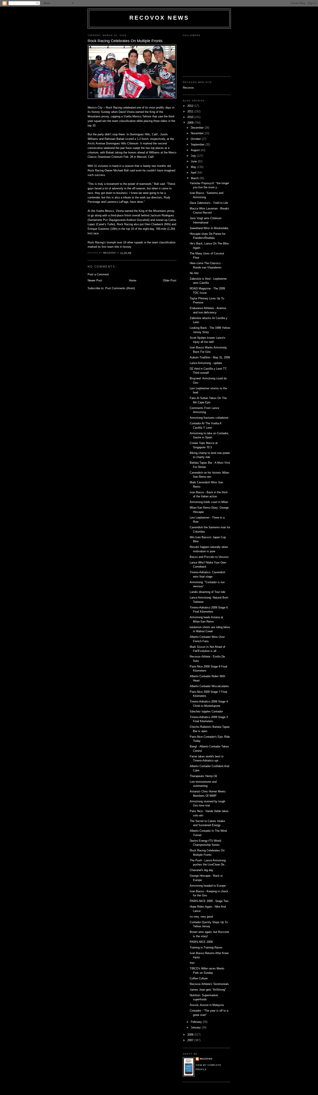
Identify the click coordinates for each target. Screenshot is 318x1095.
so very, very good (201, 916)
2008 (190, 1034)
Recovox (188, 87)
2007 (190, 1040)
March (195, 178)
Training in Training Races (206, 947)
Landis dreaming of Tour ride (207, 592)
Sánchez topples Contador (206, 711)
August (196, 150)
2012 (190, 105)
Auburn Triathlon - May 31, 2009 (210, 357)
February (197, 1021)
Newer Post (95, 280)
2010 (190, 117)
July (194, 155)
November (197, 133)
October (196, 138)
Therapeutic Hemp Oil (203, 776)
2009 (190, 122)
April (194, 172)
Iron (192, 962)
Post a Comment (98, 274)
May (194, 167)
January (196, 1027)
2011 (190, 111)
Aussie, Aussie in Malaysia (207, 1005)
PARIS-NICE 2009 (201, 941)
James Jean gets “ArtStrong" (208, 989)
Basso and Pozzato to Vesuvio (209, 557)
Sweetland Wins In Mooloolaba (209, 228)
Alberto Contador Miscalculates (209, 686)
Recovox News (159, 17)
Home (132, 280)
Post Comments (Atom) (120, 288)
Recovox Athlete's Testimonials (209, 984)
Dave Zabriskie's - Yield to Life (209, 202)
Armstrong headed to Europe (208, 885)
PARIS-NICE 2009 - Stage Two (209, 901)
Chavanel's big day (201, 870)
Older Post (169, 280)
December (197, 127)
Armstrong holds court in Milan (209, 502)
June (194, 161)
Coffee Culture (199, 978)
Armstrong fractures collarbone (209, 417)
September (198, 144)
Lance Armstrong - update (206, 363)
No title (194, 273)
